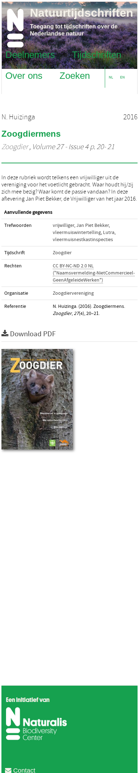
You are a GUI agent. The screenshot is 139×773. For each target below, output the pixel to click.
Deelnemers (30, 54)
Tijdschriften (96, 54)
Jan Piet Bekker (92, 225)
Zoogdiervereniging (73, 293)
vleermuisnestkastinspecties (83, 240)
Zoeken (75, 75)
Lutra (108, 232)
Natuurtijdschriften (81, 12)
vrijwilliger (63, 225)
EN (122, 77)
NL (111, 77)
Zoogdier (14, 147)
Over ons (23, 75)
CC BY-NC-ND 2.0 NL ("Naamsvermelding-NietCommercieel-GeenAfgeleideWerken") (94, 273)
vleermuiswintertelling (77, 232)
